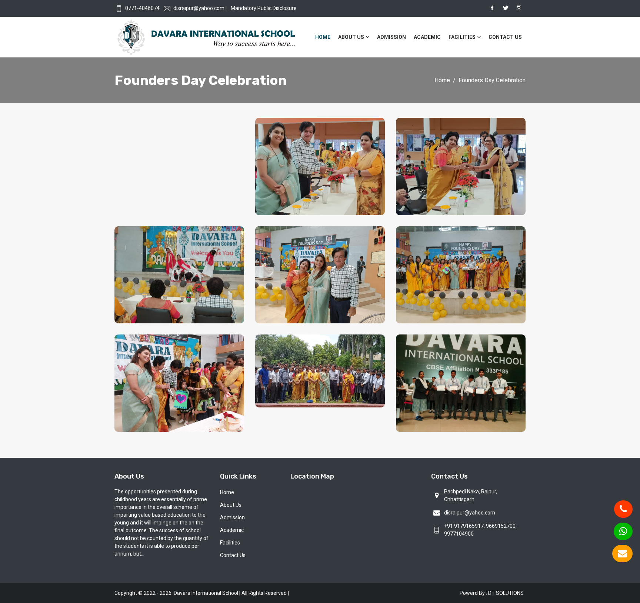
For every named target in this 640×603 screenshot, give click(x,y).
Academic (427, 37)
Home (322, 37)
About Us (351, 37)
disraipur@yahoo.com (469, 513)
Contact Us (505, 37)
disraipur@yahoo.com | (200, 8)
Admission (391, 37)
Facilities (462, 37)
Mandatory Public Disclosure (264, 8)
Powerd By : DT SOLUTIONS (492, 593)
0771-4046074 (142, 8)
